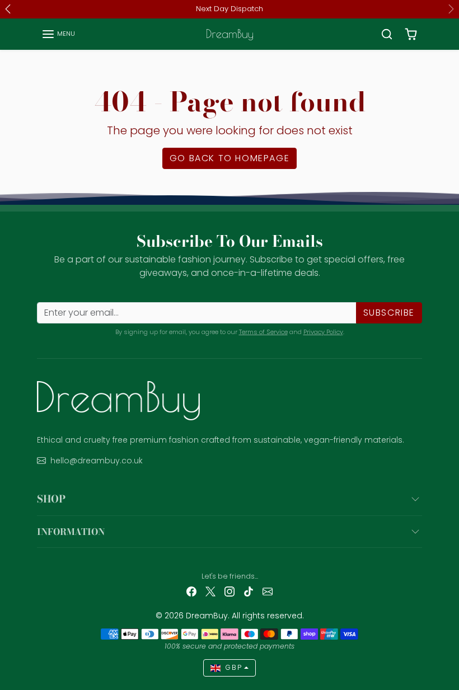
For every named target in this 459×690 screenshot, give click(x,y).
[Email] (267, 590)
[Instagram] (229, 590)
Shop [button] (51, 498)
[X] (210, 590)
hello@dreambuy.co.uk (96, 460)
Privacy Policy (323, 331)
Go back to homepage (229, 158)
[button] (58, 34)
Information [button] (71, 531)
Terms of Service (263, 331)
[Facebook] (191, 590)
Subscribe (389, 312)
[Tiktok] (248, 590)
